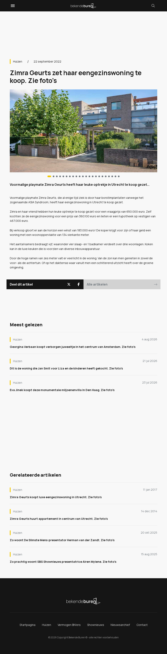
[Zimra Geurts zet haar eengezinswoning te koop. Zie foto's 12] (89, 176)
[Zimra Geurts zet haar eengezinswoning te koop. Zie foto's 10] (83, 176)
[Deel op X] (69, 284)
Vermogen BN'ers (69, 625)
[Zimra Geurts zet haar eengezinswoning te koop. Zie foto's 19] (112, 176)
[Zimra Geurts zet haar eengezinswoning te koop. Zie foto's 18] (109, 176)
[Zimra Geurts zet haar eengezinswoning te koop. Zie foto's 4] (63, 176)
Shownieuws (95, 625)
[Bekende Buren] (83, 5)
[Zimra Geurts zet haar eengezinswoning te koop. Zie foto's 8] (76, 176)
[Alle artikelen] (119, 176)
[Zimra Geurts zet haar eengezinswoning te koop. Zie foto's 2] (57, 176)
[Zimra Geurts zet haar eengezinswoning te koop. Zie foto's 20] (115, 176)
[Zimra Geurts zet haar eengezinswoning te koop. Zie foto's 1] (53, 176)
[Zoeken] (153, 6)
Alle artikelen (97, 284)
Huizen (17, 61)
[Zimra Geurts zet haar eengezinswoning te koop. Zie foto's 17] (106, 176)
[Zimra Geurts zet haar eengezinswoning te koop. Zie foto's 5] (66, 176)
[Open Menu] (12, 5)
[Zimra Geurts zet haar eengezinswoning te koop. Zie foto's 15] (99, 176)
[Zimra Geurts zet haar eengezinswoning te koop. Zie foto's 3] (60, 176)
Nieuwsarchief (120, 625)
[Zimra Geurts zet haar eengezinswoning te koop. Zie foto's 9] (79, 176)
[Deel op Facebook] (79, 284)
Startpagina (27, 625)
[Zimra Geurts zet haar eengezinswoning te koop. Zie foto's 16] (102, 176)
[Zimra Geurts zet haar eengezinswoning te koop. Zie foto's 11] (86, 176)
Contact (142, 625)
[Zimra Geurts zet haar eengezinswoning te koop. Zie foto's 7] (73, 176)
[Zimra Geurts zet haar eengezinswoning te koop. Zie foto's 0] (49, 176)
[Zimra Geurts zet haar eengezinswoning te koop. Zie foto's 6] (70, 176)
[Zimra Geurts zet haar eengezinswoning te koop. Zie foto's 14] (96, 176)
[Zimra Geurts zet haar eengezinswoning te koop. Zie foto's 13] (92, 176)
